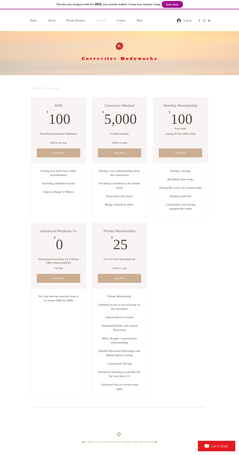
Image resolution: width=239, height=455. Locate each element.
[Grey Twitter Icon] (209, 20)
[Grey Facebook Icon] (199, 20)
